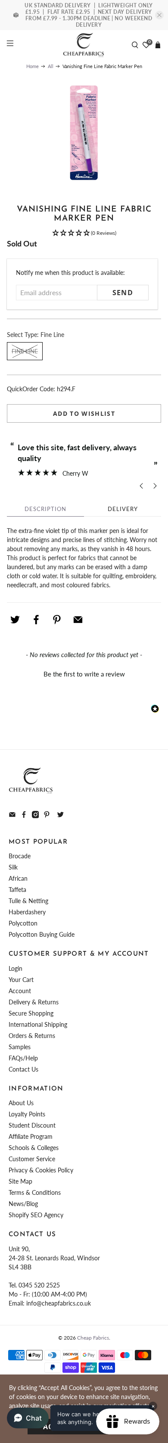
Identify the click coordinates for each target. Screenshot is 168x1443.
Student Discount (32, 1125)
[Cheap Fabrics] (84, 44)
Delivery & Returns (34, 1002)
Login (15, 968)
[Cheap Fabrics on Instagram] (35, 816)
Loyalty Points (27, 1114)
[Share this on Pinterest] (57, 619)
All (50, 66)
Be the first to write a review (84, 674)
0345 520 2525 (39, 1285)
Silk (13, 867)
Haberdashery (27, 912)
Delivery (123, 508)
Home (32, 66)
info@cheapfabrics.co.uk (58, 1303)
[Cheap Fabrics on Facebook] (24, 816)
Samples (20, 1046)
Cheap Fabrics (93, 1337)
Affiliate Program (31, 1136)
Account (20, 990)
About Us (21, 1102)
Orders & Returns (32, 1035)
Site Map (20, 1181)
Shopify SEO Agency (36, 1215)
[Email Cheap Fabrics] (12, 816)
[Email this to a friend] (78, 619)
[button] (84, 233)
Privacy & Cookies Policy (41, 1170)
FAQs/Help (23, 1058)
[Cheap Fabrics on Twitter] (60, 816)
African (18, 878)
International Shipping (38, 1024)
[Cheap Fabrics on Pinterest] (46, 816)
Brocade (20, 856)
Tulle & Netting (28, 900)
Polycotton (23, 923)
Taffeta (17, 889)
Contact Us (23, 1069)
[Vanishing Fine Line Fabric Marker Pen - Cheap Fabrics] (84, 133)
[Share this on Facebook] (36, 619)
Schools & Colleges (34, 1147)
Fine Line (25, 351)
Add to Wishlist (84, 413)
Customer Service (32, 1159)
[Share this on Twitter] (15, 619)
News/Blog (23, 1203)
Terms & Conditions (35, 1192)
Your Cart (21, 979)
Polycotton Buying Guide (42, 934)
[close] (159, 15)
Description (45, 508)
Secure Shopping (31, 1013)
